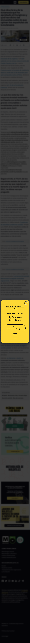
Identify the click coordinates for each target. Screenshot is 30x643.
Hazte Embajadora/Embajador (15, 328)
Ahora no (15, 338)
